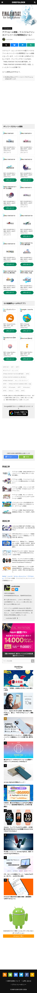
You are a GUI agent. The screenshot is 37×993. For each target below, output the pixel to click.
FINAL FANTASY (8, 380)
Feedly (27, 457)
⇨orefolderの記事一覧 (12, 618)
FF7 (20, 387)
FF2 (28, 374)
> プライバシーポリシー (18, 985)
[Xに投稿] (6, 45)
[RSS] (5, 975)
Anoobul (27, 387)
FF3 (18, 391)
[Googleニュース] (16, 975)
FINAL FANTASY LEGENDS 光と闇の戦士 (15, 377)
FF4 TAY (6, 367)
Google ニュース (12, 457)
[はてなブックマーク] (23, 45)
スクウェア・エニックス (11, 370)
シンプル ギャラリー (22, 380)
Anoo (11, 391)
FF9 (5, 384)
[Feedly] (10, 975)
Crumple (12, 387)
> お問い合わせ (26, 981)
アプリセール (7, 28)
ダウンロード (10, 180)
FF (12, 367)
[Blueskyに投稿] (14, 45)
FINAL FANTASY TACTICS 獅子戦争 (14, 374)
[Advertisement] (18, 101)
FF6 (5, 387)
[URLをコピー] (31, 45)
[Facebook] (27, 975)
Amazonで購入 (18, 936)
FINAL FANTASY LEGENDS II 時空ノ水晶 (20, 384)
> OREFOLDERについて (13, 981)
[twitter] (21, 975)
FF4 (23, 391)
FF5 (5, 391)
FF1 (18, 367)
